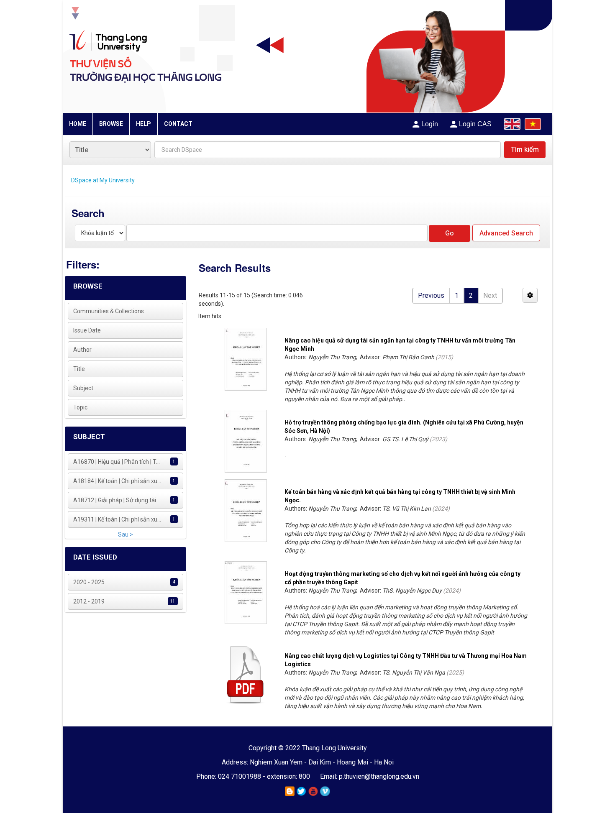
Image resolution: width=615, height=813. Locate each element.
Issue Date (87, 330)
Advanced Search (506, 233)
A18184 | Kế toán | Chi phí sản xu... (117, 481)
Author (82, 349)
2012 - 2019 (89, 601)
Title (79, 369)
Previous (431, 295)
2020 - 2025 (89, 582)
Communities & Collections (108, 311)
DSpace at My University (103, 180)
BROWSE (111, 123)
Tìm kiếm (525, 149)
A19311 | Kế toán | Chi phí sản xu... (117, 519)
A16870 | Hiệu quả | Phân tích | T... (116, 461)
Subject (83, 388)
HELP (143, 123)
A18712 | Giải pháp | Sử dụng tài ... (117, 500)
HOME (77, 123)
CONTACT (178, 123)
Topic (80, 407)
